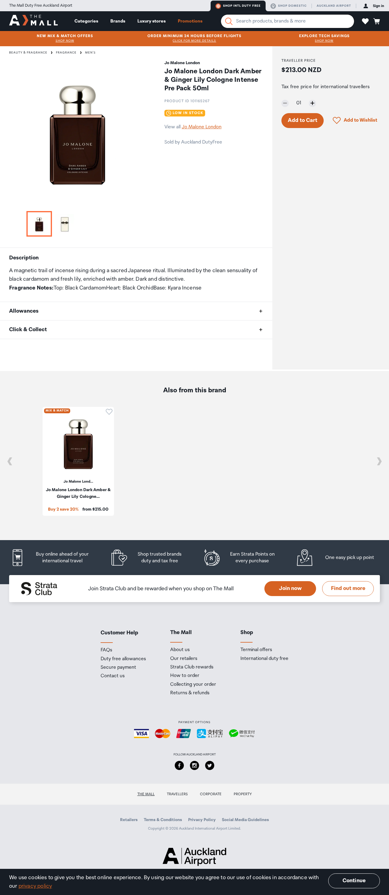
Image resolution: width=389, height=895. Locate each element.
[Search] (228, 21)
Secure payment (118, 667)
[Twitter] (209, 765)
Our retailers (183, 658)
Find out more (348, 588)
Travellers (177, 794)
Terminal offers (256, 650)
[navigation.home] (33, 21)
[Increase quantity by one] (312, 103)
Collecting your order (193, 684)
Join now (290, 588)
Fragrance (66, 52)
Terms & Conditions (163, 819)
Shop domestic (292, 6)
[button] (365, 21)
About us (180, 650)
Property (243, 794)
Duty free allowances (123, 659)
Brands (117, 21)
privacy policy (35, 886)
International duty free (264, 658)
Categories (86, 21)
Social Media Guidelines (245, 819)
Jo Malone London (202, 127)
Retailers (129, 819)
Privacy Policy (202, 819)
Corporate (211, 794)
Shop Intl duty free (242, 6)
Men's (90, 52)
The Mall (146, 794)
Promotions (190, 21)
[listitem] (55, 557)
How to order (184, 675)
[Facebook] (179, 765)
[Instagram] (194, 765)
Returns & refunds (189, 693)
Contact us (113, 676)
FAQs (106, 650)
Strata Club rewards (191, 667)
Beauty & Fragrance (28, 52)
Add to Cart (302, 120)
